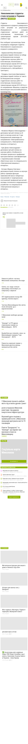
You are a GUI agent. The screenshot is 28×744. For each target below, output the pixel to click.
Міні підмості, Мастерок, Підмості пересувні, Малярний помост (13, 611)
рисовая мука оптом (9, 632)
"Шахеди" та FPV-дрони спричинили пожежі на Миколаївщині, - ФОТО (10, 325)
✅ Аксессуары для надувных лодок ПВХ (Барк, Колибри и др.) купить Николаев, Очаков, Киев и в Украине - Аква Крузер (13, 655)
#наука (2, 196)
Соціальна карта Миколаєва (11, 451)
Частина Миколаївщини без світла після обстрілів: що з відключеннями (14, 307)
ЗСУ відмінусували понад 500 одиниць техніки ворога (12, 298)
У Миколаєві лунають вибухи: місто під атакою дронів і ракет (14, 402)
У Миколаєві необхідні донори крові (12, 316)
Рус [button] (5, 8)
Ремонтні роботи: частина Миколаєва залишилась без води (13, 280)
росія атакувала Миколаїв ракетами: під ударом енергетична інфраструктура (13, 410)
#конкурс (18, 196)
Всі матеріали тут (14, 461)
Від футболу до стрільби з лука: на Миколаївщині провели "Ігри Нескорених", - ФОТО (13, 335)
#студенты (12, 196)
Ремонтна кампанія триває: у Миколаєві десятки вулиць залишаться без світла (12, 345)
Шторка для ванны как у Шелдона (10, 588)
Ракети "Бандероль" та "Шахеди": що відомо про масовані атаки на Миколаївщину (11, 430)
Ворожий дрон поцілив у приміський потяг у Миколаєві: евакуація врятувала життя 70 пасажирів (14, 419)
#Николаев (6, 196)
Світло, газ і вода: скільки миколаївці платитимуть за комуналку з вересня (11, 288)
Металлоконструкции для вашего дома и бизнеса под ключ (13, 566)
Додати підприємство (14, 497)
